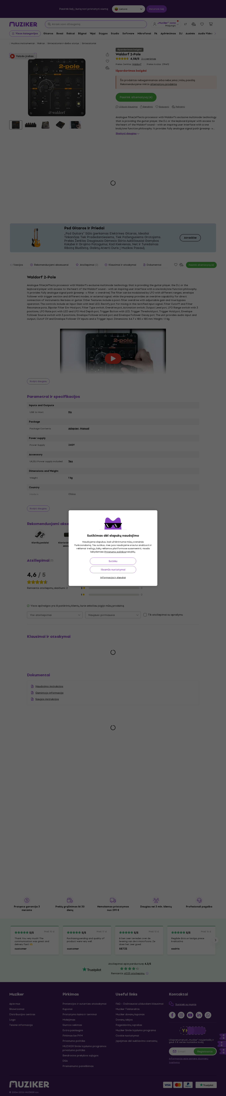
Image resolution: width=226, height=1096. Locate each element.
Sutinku (113, 561)
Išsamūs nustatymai (113, 569)
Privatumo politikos (115, 552)
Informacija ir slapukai (113, 577)
